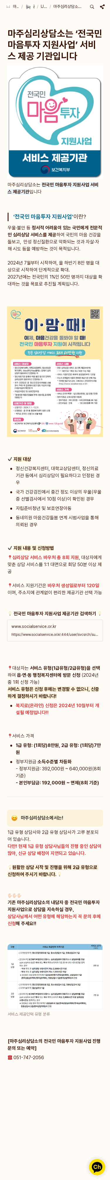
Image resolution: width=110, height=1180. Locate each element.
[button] (12, 6)
